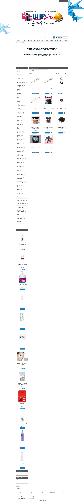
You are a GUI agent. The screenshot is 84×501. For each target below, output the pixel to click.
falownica (18, 120)
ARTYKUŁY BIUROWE (20, 218)
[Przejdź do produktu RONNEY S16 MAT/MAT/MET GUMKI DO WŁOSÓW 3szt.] (61, 101)
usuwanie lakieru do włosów (21, 182)
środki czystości (19, 178)
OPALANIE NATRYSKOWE (20, 197)
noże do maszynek (20, 151)
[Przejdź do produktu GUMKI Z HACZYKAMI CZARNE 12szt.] (61, 81)
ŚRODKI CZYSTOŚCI (20, 214)
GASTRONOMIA (19, 221)
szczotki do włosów (20, 174)
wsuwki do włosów (20, 105)
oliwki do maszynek (20, 155)
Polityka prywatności (21, 496)
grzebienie (19, 104)
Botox (18, 90)
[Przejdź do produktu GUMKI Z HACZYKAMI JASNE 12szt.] (35, 101)
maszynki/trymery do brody (21, 148)
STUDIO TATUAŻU (19, 192)
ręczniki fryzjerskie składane (21, 167)
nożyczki (19, 109)
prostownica (19, 163)
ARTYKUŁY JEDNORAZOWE (21, 200)
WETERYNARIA (19, 193)
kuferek (18, 140)
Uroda (18, 71)
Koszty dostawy (32, 496)
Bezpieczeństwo (21, 497)
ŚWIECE (18, 217)
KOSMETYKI (18, 206)
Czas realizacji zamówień (31, 497)
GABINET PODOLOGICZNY (21, 79)
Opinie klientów (63, 496)
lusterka (18, 98)
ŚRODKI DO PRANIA (20, 215)
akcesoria (18, 101)
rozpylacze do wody (21, 112)
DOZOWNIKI (18, 204)
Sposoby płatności (31, 498)
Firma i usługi (19, 75)
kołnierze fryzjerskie (20, 135)
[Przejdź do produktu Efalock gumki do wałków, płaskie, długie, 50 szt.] (35, 81)
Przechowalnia (42, 496)
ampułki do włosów (20, 100)
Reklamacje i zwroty (52, 496)
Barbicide (18, 117)
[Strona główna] (42, 19)
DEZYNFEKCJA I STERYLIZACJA (21, 203)
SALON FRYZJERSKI (20, 85)
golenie (18, 127)
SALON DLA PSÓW (19, 189)
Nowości (18, 225)
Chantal (18, 93)
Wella (18, 97)
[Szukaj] (54, 37)
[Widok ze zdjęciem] (65, 73)
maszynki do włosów (20, 147)
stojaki (18, 170)
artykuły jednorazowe (20, 116)
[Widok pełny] (67, 73)
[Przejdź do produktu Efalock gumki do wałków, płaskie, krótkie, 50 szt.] (48, 81)
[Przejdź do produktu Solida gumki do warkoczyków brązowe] (48, 121)
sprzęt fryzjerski (19, 177)
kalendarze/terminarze (20, 131)
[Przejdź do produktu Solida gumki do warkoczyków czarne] (61, 121)
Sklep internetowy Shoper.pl (42, 500)
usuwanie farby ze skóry (20, 181)
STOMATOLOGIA (19, 190)
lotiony (18, 144)
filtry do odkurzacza (20, 124)
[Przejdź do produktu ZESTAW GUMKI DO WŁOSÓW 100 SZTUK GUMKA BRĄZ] (48, 140)
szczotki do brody (19, 173)
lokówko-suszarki (19, 143)
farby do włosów (19, 121)
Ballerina (18, 89)
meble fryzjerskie (19, 150)
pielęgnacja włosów (20, 159)
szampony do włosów (20, 171)
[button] (38, 93)
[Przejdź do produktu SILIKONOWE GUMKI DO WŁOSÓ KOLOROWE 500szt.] (35, 121)
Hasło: (17, 482)
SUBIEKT (18, 222)
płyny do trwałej (19, 162)
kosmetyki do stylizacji (20, 139)
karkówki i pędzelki (20, 132)
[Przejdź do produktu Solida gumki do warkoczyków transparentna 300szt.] (35, 140)
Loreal (18, 94)
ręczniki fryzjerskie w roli (20, 166)
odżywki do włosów (20, 154)
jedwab (18, 128)
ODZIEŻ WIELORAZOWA (20, 207)
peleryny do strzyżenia (20, 158)
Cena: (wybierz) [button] (32, 70)
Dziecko (18, 74)
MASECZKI (18, 196)
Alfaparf (18, 86)
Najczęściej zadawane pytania (21, 498)
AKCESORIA (18, 199)
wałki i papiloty (20, 113)
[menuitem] (24, 40)
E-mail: (17, 479)
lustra (19, 108)
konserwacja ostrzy (20, 136)
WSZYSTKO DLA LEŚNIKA (20, 224)
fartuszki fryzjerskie (20, 123)
